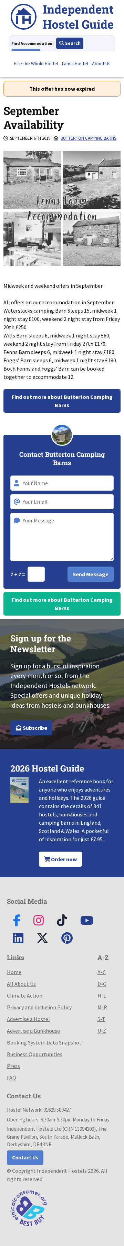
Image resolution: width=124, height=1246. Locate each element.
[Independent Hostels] (62, 17)
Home (14, 972)
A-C (101, 972)
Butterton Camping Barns (88, 138)
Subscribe (34, 727)
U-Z (101, 1030)
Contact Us (25, 1157)
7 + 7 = (18, 574)
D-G (101, 983)
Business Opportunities (34, 1054)
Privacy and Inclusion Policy (39, 1007)
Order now (63, 859)
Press (13, 1065)
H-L (101, 995)
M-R (102, 1007)
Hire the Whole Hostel (36, 63)
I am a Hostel (75, 63)
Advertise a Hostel (28, 1019)
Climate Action (24, 995)
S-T (101, 1019)
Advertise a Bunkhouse (33, 1030)
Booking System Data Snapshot (44, 1042)
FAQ (11, 1077)
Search (72, 43)
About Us (101, 63)
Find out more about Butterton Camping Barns (62, 401)
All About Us (21, 983)
